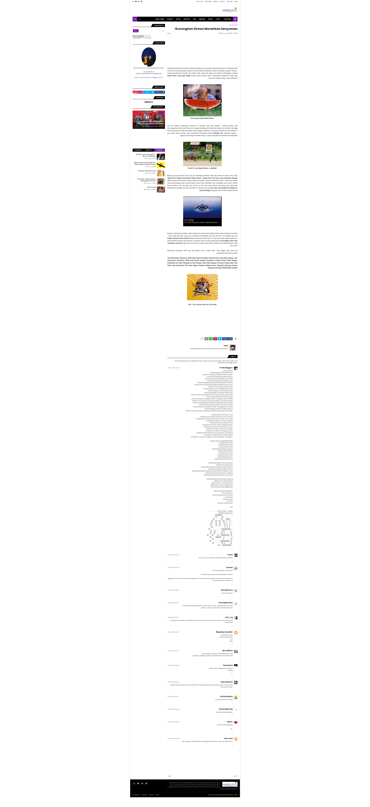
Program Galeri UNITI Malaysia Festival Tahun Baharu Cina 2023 (151, 122)
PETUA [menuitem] (178, 19)
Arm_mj (229, 617)
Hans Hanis (211, 795)
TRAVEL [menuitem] (210, 19)
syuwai (229, 567)
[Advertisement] (168, 10)
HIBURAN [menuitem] (202, 19)
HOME (236, 1)
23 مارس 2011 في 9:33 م (173, 682)
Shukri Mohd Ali (226, 709)
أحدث (235, 776)
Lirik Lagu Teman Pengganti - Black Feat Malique (146, 155)
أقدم (169, 776)
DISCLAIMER (208, 1)
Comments (138, 150)
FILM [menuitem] (194, 19)
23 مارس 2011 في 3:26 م (173, 567)
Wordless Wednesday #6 (147, 171)
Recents (149, 150)
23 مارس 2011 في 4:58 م (173, 617)
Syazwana (228, 665)
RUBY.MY (225, 795)
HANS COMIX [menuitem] (159, 19)
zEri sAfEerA (227, 650)
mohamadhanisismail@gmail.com (151, 77)
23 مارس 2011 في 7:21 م (173, 650)
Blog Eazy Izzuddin (224, 632)
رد (232, 548)
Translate (148, 38)
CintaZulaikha (226, 696)
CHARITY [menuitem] (170, 19)
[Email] (206, 338)
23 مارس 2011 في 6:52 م (173, 632)
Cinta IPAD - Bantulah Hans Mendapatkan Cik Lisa (146, 180)
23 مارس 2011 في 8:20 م (173, 665)
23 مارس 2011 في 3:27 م (173, 590)
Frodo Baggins (226, 367)
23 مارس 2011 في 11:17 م (172, 696)
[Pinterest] (215, 338)
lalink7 (230, 722)
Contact (144, 795)
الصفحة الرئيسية (233, 25)
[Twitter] (219, 338)
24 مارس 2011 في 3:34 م (173, 722)
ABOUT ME (230, 1)
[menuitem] (235, 19)
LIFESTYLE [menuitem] (186, 19)
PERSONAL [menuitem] (227, 19)
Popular (159, 150)
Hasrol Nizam (227, 682)
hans (226, 345)
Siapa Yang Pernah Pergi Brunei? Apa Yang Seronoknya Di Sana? (145, 163)
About (151, 795)
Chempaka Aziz (226, 602)
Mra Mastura (227, 590)
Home (157, 795)
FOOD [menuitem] (218, 19)
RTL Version (199, 1)
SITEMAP (215, 1)
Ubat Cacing (151, 187)
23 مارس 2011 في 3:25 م (173, 555)
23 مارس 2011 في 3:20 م (173, 367)
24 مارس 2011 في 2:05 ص (173, 709)
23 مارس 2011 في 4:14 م (173, 602)
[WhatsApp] (211, 338)
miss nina (228, 738)
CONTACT (222, 1)
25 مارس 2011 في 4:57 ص (173, 738)
